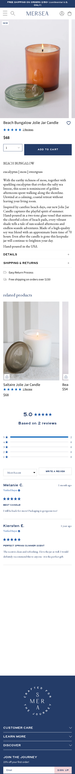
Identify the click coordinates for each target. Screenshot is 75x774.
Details (10, 254)
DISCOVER (12, 745)
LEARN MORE (14, 736)
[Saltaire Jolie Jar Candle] (31, 341)
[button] (18, 129)
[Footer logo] (37, 701)
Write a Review (59, 472)
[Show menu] (5, 13)
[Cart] (69, 13)
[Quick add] (7, 377)
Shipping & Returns (20, 263)
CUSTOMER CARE (18, 728)
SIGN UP (63, 770)
